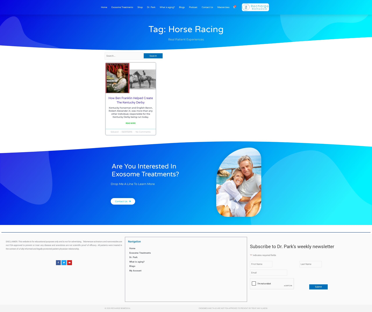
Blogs (182, 7)
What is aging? (167, 7)
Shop (140, 7)
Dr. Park (151, 7)
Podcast (193, 7)
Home (104, 7)
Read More (131, 123)
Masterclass (223, 7)
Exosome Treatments (122, 7)
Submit (318, 287)
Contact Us (207, 7)
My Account (135, 270)
